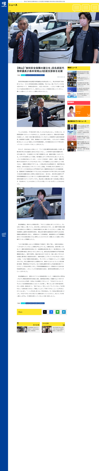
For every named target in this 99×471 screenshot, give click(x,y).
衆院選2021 (41, 75)
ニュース (20, 1)
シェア (51, 312)
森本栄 (31, 75)
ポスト (45, 312)
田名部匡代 (36, 75)
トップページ (12, 1)
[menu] (4, 235)
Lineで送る (57, 312)
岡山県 (27, 75)
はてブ (64, 312)
